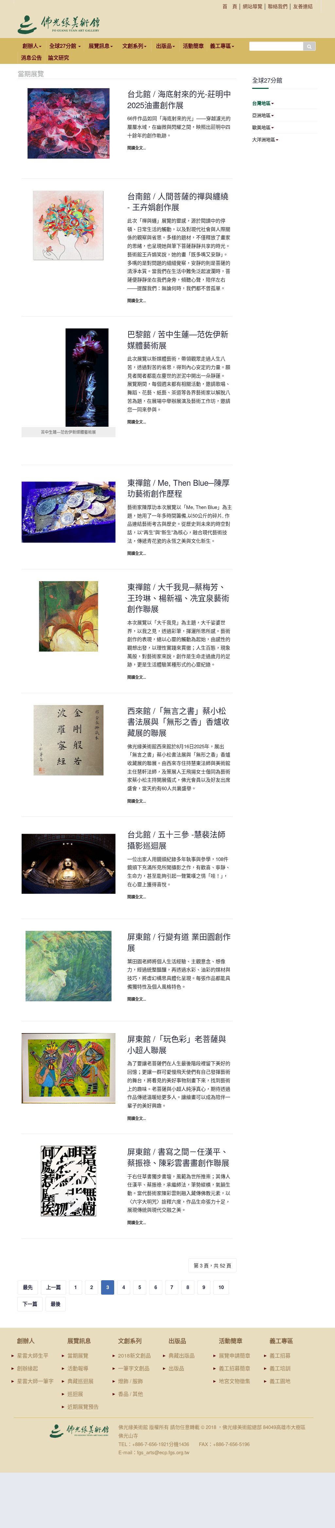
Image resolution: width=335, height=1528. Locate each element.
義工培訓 (280, 1368)
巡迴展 (75, 1394)
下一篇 (30, 1303)
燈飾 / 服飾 (130, 1381)
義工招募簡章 (234, 1368)
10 (221, 1287)
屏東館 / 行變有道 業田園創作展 (179, 942)
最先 (28, 1287)
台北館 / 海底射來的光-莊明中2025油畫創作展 (179, 99)
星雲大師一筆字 (35, 1381)
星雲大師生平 (32, 1355)
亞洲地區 (261, 115)
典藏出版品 (181, 1355)
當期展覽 (77, 1355)
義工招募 (280, 1355)
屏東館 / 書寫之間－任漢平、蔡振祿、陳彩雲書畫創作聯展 (178, 1157)
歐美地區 (261, 127)
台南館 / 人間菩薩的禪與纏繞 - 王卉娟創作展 (177, 201)
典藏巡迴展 (80, 1381)
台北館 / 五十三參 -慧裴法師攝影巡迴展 (176, 839)
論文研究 (58, 57)
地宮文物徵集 (234, 1381)
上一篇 (53, 1287)
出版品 (176, 1368)
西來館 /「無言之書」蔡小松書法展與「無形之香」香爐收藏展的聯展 (178, 721)
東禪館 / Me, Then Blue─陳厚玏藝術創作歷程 (178, 488)
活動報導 (77, 1368)
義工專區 (220, 45)
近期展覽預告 (83, 1406)
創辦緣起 (27, 1368)
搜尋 (309, 46)
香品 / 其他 (130, 1394)
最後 (56, 1303)
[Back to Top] (317, 1472)
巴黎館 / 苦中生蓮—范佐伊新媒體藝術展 (177, 339)
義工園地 (280, 1381)
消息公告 (31, 57)
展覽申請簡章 (234, 1355)
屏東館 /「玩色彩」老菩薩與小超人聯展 (176, 1044)
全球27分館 (63, 45)
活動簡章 (193, 45)
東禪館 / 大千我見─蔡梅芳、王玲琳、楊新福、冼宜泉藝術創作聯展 (178, 597)
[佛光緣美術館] (58, 24)
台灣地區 (261, 103)
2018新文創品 (134, 1355)
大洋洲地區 (263, 139)
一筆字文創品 (134, 1368)
